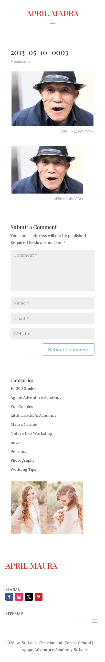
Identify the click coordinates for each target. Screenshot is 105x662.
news (15, 442)
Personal (18, 451)
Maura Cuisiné (23, 424)
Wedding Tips (23, 469)
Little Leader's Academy (33, 415)
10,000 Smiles (23, 388)
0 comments (20, 61)
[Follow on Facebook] (9, 597)
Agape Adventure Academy (36, 397)
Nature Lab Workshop (31, 433)
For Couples (21, 406)
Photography (22, 460)
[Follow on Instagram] (19, 597)
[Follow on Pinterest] (38, 597)
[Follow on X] (29, 597)
